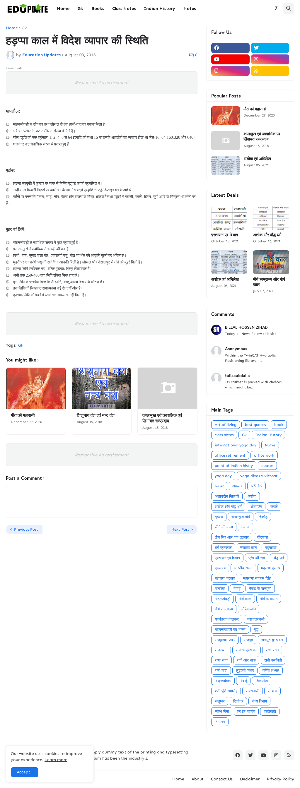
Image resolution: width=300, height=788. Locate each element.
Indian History (268, 435)
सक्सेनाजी (252, 691)
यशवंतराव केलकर (227, 619)
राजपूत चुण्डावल (272, 640)
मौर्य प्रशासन (268, 599)
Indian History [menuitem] (159, 8)
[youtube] (230, 59)
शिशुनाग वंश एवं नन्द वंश (96, 415)
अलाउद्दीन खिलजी (227, 496)
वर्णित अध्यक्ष (270, 670)
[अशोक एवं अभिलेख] (225, 165)
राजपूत (248, 640)
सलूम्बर (220, 701)
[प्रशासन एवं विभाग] (229, 218)
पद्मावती (271, 547)
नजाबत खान (248, 547)
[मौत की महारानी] (36, 388)
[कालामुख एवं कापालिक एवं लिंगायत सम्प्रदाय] (167, 388)
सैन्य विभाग (259, 701)
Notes (270, 445)
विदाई (243, 681)
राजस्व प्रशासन (246, 650)
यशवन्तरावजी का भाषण (230, 629)
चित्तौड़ (262, 517)
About (198, 779)
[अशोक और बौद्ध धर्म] (271, 218)
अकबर (219, 486)
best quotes (255, 424)
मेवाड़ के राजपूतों (260, 588)
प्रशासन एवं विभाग (224, 234)
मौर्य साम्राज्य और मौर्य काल (269, 282)
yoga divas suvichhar (258, 476)
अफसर (237, 486)
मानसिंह (220, 588)
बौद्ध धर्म (278, 558)
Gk (24, 28)
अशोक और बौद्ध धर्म (267, 234)
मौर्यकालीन (248, 609)
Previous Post (26, 529)
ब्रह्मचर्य (220, 568)
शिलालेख (261, 681)
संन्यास (272, 691)
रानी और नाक (246, 660)
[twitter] (270, 48)
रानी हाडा (221, 670)
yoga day (223, 476)
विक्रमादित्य (223, 681)
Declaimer (250, 779)
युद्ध (256, 629)
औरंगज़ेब (256, 506)
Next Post (180, 529)
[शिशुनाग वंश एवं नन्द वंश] (102, 388)
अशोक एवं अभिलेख (257, 158)
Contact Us (222, 779)
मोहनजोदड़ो (222, 599)
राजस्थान (221, 650)
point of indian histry (234, 465)
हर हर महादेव (246, 711)
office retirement (230, 455)
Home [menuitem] (63, 8)
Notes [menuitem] (189, 8)
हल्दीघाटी (270, 711)
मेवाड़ (237, 588)
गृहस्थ (219, 517)
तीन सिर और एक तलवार (232, 537)
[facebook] (230, 48)
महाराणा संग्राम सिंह (257, 578)
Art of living (225, 424)
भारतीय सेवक (243, 568)
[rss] (270, 71)
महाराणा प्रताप (225, 578)
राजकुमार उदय (225, 640)
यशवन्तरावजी (256, 619)
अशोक (252, 496)
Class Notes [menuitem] (124, 8)
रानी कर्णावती (273, 660)
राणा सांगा (221, 660)
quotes (267, 465)
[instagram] (270, 59)
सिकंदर (238, 701)
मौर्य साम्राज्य (224, 609)
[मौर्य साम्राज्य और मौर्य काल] (271, 262)
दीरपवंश (262, 537)
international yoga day (235, 445)
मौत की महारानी (23, 415)
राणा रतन (272, 650)
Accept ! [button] (25, 772)
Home (12, 28)
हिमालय (220, 722)
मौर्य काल (245, 599)
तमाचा (245, 527)
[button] (276, 8)
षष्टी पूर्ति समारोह (226, 691)
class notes (224, 435)
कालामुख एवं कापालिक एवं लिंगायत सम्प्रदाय (162, 418)
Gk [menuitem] (80, 8)
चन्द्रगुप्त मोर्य (240, 517)
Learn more (56, 759)
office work (264, 455)
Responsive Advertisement (102, 82)
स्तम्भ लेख (222, 711)
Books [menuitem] (97, 8)
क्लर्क (274, 506)
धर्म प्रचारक (223, 547)
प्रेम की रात (256, 558)
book (278, 424)
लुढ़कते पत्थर (245, 670)
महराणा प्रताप (270, 568)
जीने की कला (224, 527)
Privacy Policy (280, 779)
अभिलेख (256, 486)
